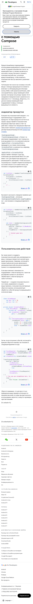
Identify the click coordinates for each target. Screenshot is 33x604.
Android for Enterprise (7, 451)
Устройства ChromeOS (7, 497)
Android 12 (4, 523)
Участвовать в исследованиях (9, 558)
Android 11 (4, 526)
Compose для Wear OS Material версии (10, 54)
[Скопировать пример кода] (31, 171)
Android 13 (4, 520)
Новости (3, 459)
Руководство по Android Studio (9, 533)
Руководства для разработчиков (10, 535)
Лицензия (18, 586)
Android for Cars (5, 500)
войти (14, 417)
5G (2, 485)
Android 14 (4, 518)
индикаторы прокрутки (23, 128)
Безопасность (5, 454)
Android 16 (4, 512)
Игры (2, 471)
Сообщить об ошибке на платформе (11, 550)
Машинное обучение (7, 474)
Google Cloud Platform (7, 577)
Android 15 (4, 515)
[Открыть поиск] (21, 2)
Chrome (3, 572)
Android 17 (4, 510)
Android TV (4, 502)
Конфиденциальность (7, 482)
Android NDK (4, 543)
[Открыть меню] (2, 2)
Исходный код (5, 456)
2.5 (4, 57)
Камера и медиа (5, 479)
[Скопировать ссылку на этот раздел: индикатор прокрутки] (25, 112)
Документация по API (7, 538)
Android (3, 448)
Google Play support (6, 556)
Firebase (3, 575)
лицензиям (14, 428)
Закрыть (16, 26)
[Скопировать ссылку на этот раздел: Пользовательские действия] (3, 252)
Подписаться (24, 595)
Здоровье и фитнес (6, 477)
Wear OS (3, 494)
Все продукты (5, 580)
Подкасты (4, 464)
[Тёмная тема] (29, 171)
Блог (2, 462)
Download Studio (6, 541)
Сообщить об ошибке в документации (11, 553)
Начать (16, 32)
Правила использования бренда (11, 589)
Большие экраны (5, 492)
